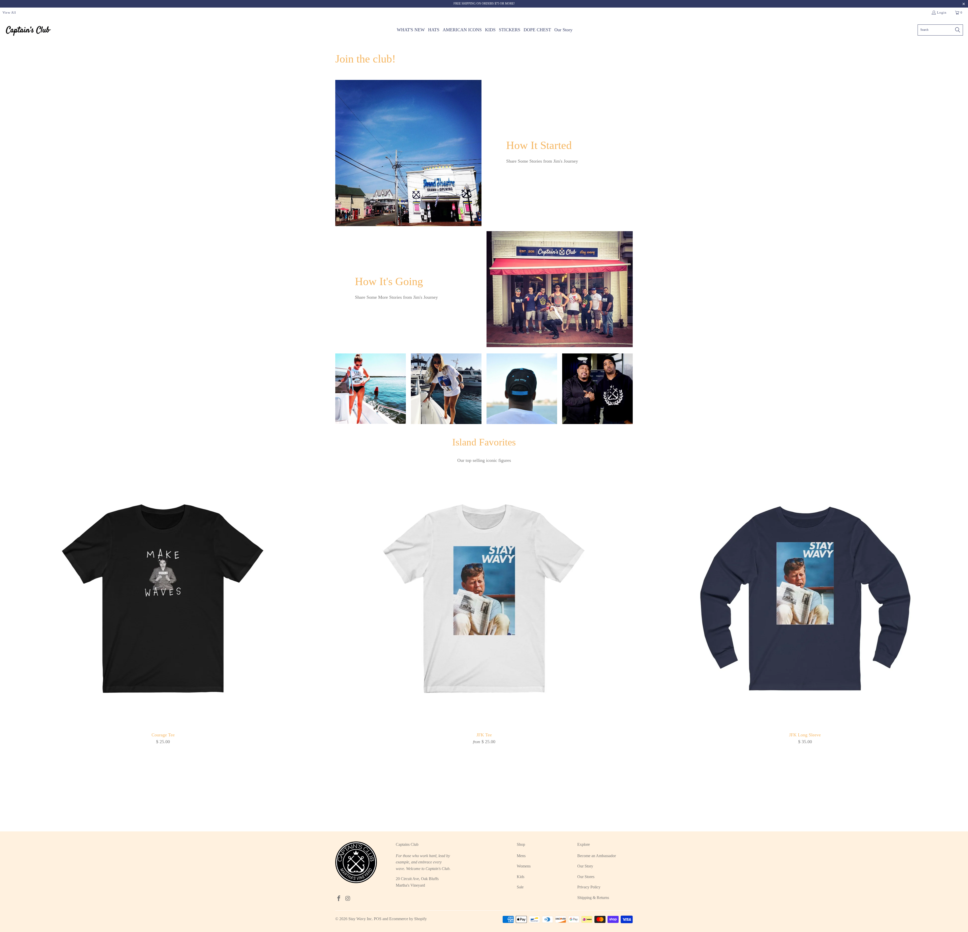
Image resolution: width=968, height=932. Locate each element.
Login (942, 12)
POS (377, 919)
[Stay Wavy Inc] (28, 30)
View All (9, 12)
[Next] (942, 637)
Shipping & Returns (593, 897)
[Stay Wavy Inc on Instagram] (348, 898)
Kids (520, 877)
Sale (520, 887)
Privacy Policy (588, 887)
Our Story (585, 866)
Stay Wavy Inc (360, 919)
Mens (521, 856)
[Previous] (26, 637)
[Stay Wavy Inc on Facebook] (339, 898)
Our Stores (585, 877)
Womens (524, 866)
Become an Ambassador (596, 856)
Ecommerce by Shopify (408, 919)
